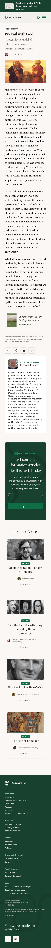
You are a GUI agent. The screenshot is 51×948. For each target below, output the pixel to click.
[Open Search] (38, 17)
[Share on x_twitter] (16, 351)
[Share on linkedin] (24, 351)
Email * (11, 494)
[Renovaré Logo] (13, 17)
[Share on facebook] (8, 351)
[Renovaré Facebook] (8, 939)
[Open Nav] (44, 17)
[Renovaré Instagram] (16, 939)
